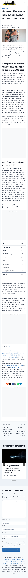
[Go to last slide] (4, 464)
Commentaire (6, 519)
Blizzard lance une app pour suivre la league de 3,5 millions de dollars (13, 353)
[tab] (12, 480)
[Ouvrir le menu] (24, 3)
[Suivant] (24, 464)
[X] (10, 384)
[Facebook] (13, 384)
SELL (9, 346)
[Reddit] (7, 384)
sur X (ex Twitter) (15, 367)
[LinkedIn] (20, 384)
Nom (4, 525)
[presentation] (14, 456)
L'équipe (22, 563)
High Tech (5, 8)
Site (3, 538)
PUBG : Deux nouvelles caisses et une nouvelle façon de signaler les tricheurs (7, 430)
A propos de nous (13, 563)
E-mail (4, 532)
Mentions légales (10, 559)
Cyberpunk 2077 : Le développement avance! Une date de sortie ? (21, 430)
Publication (13, 561)
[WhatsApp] (18, 384)
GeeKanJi (6, 475)
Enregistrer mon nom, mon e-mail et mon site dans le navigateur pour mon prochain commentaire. (13, 544)
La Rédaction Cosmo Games (9, 25)
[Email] (15, 384)
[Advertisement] (14, 144)
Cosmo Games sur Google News (13, 365)
